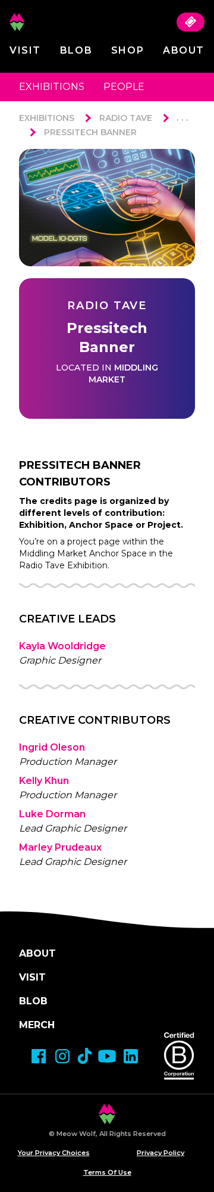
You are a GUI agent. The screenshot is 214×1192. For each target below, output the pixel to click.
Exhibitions (51, 86)
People (123, 86)
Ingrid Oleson (52, 747)
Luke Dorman (52, 814)
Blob (76, 50)
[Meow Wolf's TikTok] (85, 1056)
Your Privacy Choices (54, 1153)
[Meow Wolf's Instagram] (62, 1056)
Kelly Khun (44, 780)
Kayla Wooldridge (62, 646)
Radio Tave (125, 118)
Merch (37, 1025)
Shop (127, 50)
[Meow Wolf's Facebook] (38, 1056)
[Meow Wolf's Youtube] (107, 1056)
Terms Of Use (107, 1172)
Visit (25, 50)
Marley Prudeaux (60, 847)
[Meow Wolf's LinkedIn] (130, 1056)
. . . (182, 117)
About (183, 50)
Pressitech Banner (90, 132)
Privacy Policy (160, 1153)
